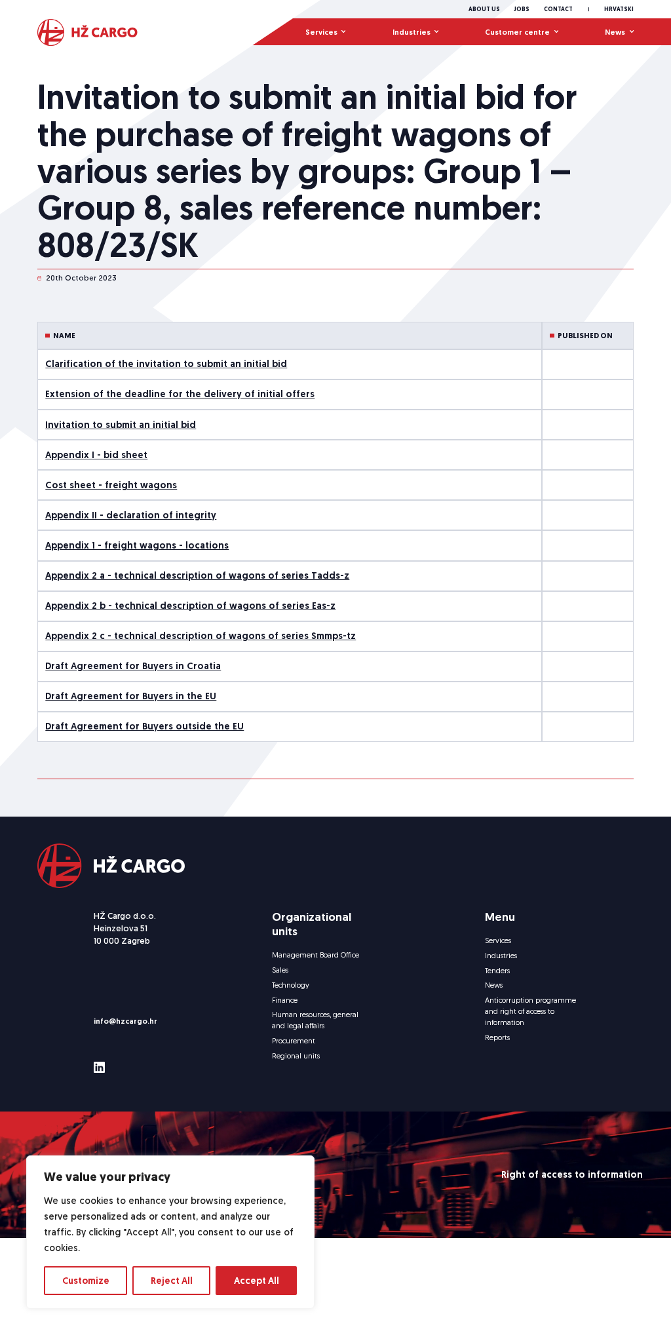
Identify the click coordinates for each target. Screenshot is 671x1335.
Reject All (172, 1281)
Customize (85, 1281)
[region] (170, 1232)
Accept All (256, 1281)
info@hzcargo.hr (125, 1021)
